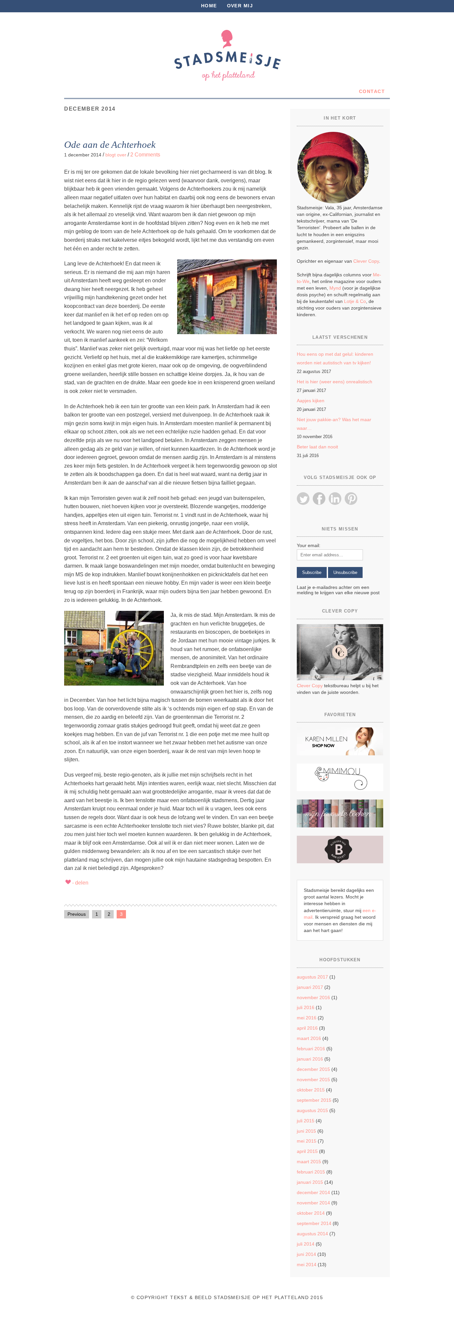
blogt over (115, 154)
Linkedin (335, 498)
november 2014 (313, 1202)
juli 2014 (305, 1244)
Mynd (335, 288)
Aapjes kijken (310, 400)
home (209, 5)
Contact (372, 91)
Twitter (303, 498)
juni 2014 (306, 1254)
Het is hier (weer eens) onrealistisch (334, 381)
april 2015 (307, 1151)
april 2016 (307, 1028)
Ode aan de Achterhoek (110, 144)
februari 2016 (311, 1048)
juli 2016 (305, 1007)
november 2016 (313, 997)
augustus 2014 (312, 1233)
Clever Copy (366, 261)
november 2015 (313, 1079)
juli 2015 (305, 1120)
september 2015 (314, 1100)
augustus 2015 (312, 1110)
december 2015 (313, 1069)
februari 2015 (311, 1172)
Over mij (240, 5)
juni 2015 (306, 1131)
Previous (76, 914)
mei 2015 (306, 1141)
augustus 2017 (312, 977)
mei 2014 (306, 1264)
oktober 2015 (311, 1089)
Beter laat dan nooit (317, 446)
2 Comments (145, 154)
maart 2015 (309, 1161)
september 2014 (314, 1223)
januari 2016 (310, 1059)
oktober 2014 (311, 1213)
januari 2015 (310, 1182)
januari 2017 (310, 987)
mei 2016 (306, 1017)
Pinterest (351, 498)
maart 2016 (309, 1038)
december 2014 (313, 1192)
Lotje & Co (355, 301)
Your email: (308, 545)
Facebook (319, 498)
